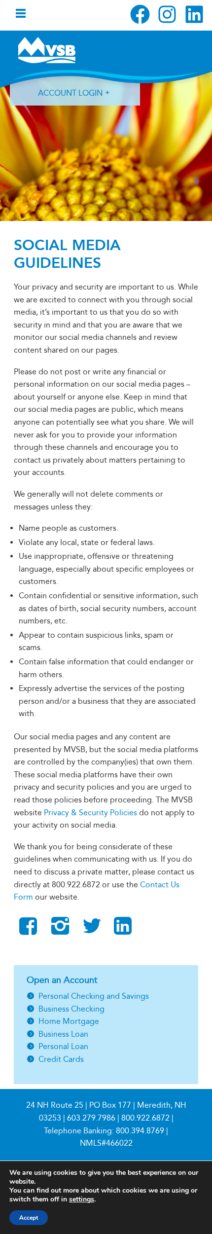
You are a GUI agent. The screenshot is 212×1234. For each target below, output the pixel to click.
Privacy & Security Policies (90, 812)
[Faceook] (28, 926)
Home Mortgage (68, 1021)
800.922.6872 (145, 1118)
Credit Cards (61, 1059)
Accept (28, 1218)
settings (81, 1199)
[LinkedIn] (123, 930)
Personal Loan (63, 1046)
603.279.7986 (91, 1118)
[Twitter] (91, 930)
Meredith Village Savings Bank (46, 50)
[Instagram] (60, 930)
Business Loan (63, 1034)
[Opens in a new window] (140, 14)
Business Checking (71, 1009)
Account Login (70, 93)
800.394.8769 (140, 1130)
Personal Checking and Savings (93, 996)
